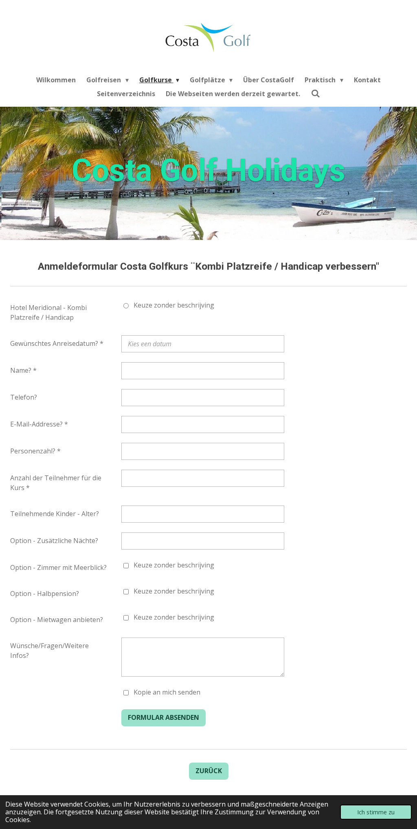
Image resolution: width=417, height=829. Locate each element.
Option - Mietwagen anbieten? (56, 619)
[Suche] (315, 93)
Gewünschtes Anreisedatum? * (56, 343)
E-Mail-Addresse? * (39, 424)
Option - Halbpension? (44, 593)
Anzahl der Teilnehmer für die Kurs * (55, 482)
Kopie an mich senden (167, 692)
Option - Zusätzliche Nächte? (54, 540)
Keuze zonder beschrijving (174, 305)
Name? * (23, 370)
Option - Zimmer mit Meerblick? (58, 567)
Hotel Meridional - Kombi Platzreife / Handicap (48, 312)
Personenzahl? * (35, 450)
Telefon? (23, 397)
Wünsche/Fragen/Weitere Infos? (49, 650)
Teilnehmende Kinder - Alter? (54, 513)
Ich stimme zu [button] (376, 812)
